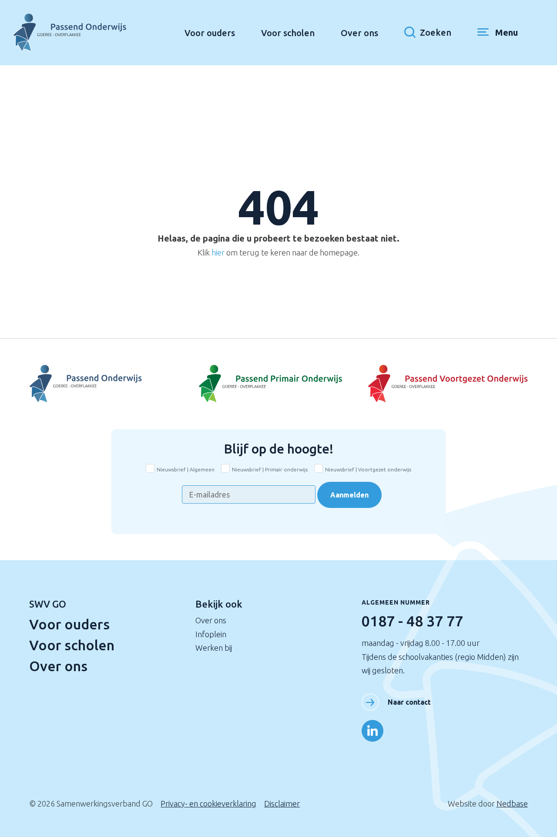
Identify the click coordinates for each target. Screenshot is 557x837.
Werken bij (213, 647)
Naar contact (409, 702)
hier (218, 252)
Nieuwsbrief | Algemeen (186, 469)
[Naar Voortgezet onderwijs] (445, 384)
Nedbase (512, 803)
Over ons (359, 33)
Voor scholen (288, 33)
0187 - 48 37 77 (412, 620)
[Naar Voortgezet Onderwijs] (112, 384)
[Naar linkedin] (372, 731)
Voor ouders (210, 33)
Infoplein (210, 634)
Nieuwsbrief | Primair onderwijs (270, 469)
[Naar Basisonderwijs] (278, 384)
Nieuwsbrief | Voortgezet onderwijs (368, 469)
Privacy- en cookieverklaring (208, 803)
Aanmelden (349, 495)
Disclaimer (282, 803)
